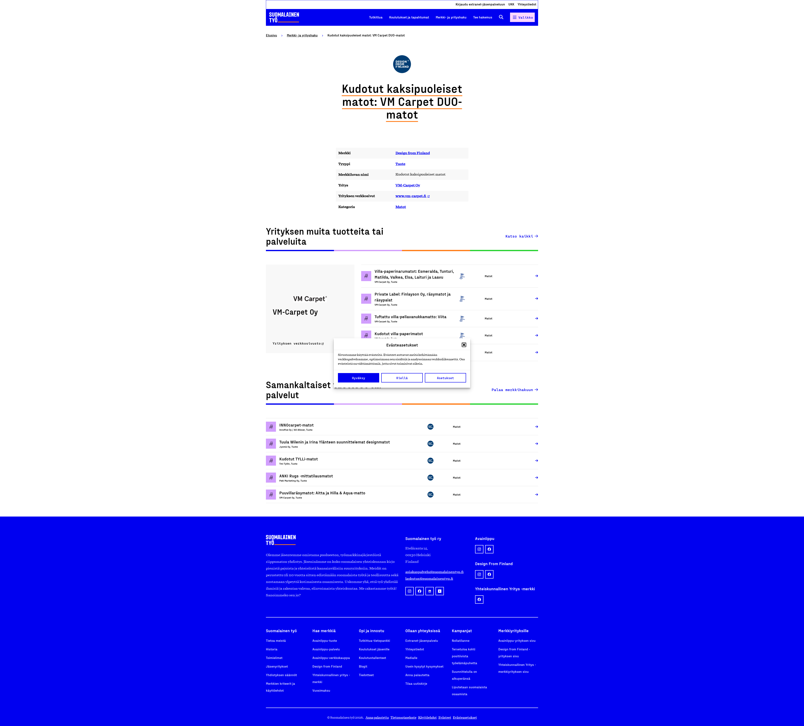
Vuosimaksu (321, 690)
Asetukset (445, 378)
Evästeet (444, 718)
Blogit (363, 666)
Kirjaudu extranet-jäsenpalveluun (480, 4)
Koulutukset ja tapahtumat (409, 17)
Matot (401, 206)
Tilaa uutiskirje (416, 683)
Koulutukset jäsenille (374, 649)
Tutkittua (376, 17)
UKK (511, 4)
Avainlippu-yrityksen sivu (517, 640)
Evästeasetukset (465, 718)
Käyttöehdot (427, 718)
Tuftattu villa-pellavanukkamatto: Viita (410, 316)
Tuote (400, 163)
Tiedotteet (366, 675)
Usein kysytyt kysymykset (424, 666)
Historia (271, 649)
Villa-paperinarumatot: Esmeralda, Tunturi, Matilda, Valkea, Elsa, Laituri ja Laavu (414, 274)
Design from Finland (413, 153)
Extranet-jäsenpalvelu (421, 640)
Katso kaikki (519, 236)
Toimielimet (274, 658)
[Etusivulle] (284, 17)
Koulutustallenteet (372, 658)
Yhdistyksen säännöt (281, 675)
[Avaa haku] (501, 17)
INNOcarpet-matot (296, 424)
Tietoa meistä (276, 640)
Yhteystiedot (527, 4)
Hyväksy (358, 378)
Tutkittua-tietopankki (374, 640)
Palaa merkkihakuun (512, 389)
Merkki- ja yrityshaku (451, 17)
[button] (464, 345)
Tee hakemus (482, 17)
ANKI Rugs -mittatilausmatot (306, 475)
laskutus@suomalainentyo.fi (429, 578)
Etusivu (271, 35)
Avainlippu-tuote (324, 640)
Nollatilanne (460, 640)
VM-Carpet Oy (408, 185)
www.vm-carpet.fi (411, 196)
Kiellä (402, 378)
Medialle (411, 658)
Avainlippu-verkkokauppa (331, 658)
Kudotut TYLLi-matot (298, 458)
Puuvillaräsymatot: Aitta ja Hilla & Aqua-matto (322, 492)
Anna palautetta (417, 675)
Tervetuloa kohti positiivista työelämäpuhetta (464, 656)
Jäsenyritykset (277, 666)
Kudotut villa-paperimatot (399, 333)
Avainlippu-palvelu (326, 649)
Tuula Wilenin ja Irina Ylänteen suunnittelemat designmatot (335, 441)
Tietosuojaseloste (403, 718)
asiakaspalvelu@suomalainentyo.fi (434, 572)
